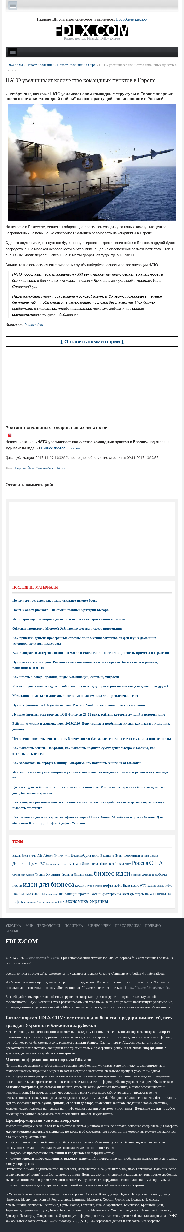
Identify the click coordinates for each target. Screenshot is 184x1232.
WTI (67, 855)
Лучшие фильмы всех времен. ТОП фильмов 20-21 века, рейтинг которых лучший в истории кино (88, 714)
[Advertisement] (92, 386)
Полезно (153, 925)
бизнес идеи (112, 872)
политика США (55, 894)
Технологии (48, 925)
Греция (145, 855)
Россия (140, 862)
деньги (148, 874)
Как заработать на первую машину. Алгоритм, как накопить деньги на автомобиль (76, 762)
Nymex (58, 855)
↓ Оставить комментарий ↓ (92, 341)
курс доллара (94, 885)
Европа (20, 468)
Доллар (154, 855)
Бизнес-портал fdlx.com (42, 957)
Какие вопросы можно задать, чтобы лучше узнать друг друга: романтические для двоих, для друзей (90, 686)
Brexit (32, 855)
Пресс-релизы (128, 925)
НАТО (60, 468)
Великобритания (85, 855)
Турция (40, 874)
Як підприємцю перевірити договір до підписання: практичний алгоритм (69, 619)
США (156, 862)
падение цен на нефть (159, 885)
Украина (53, 874)
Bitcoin (16, 855)
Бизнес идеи (99, 925)
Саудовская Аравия (23, 874)
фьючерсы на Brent (115, 893)
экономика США (55, 902)
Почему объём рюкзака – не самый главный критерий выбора (60, 609)
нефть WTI (138, 885)
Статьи (12, 931)
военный (136, 874)
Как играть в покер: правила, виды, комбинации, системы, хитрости (65, 676)
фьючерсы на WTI (143, 893)
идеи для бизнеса (48, 883)
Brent (25, 855)
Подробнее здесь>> (131, 19)
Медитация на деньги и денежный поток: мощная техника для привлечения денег (75, 695)
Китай (74, 863)
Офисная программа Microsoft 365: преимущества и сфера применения (67, 628)
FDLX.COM (22, 941)
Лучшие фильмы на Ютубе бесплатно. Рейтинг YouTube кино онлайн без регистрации (78, 704)
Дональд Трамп (26, 863)
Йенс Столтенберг (41, 468)
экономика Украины (86, 901)
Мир (29, 925)
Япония (79, 874)
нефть (108, 885)
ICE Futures (45, 855)
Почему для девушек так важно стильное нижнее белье (54, 600)
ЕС (42, 863)
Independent (33, 324)
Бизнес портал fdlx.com (60, 447)
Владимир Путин (111, 855)
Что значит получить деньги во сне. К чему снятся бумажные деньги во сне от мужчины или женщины (91, 738)
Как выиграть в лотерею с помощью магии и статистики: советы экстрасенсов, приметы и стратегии (90, 652)
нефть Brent (122, 885)
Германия (132, 855)
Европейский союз (56, 863)
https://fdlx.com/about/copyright (147, 987)
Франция (67, 874)
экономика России (34, 902)
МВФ (128, 863)
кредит (80, 885)
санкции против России (83, 893)
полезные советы (28, 893)
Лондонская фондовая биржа (103, 863)
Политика (74, 925)
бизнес (89, 874)
